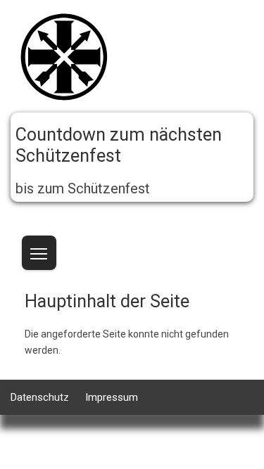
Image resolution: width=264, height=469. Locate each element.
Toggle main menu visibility (39, 253)
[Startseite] (63, 59)
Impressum (111, 397)
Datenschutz (40, 397)
